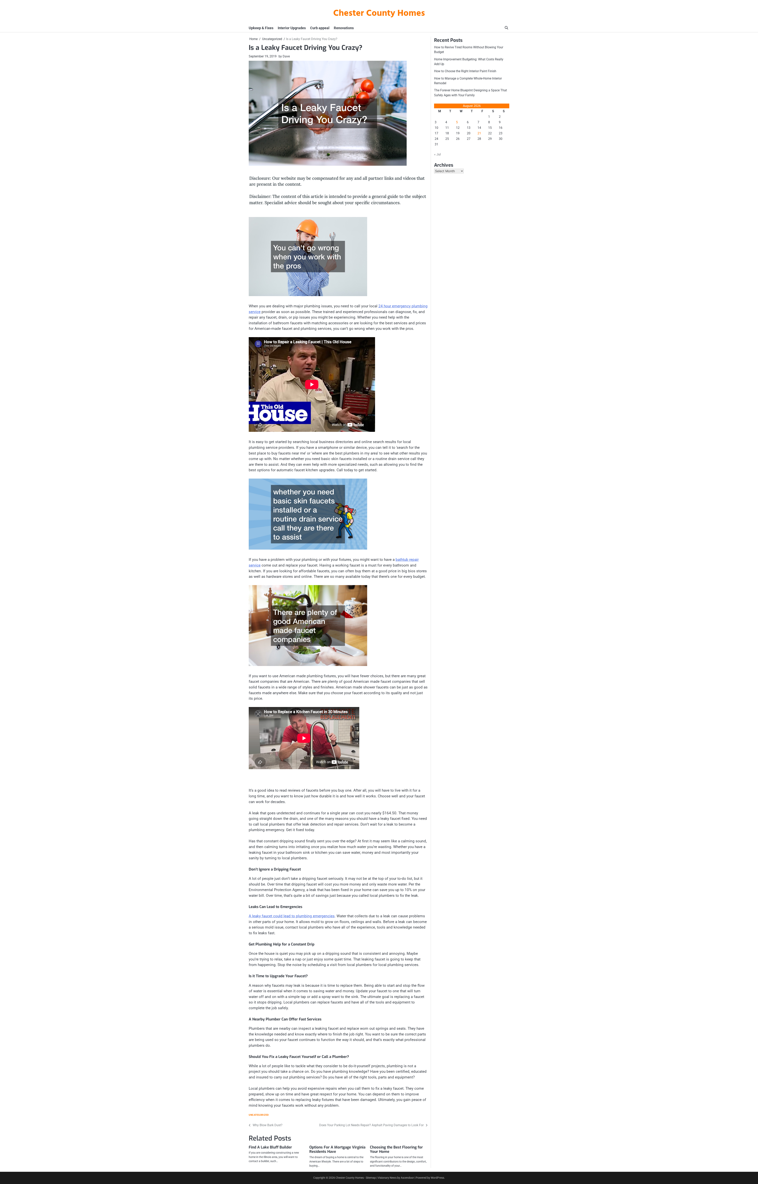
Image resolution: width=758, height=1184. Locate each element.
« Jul (437, 154)
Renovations (344, 28)
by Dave (284, 56)
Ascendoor (407, 1177)
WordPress (437, 1177)
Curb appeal (319, 28)
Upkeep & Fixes (261, 28)
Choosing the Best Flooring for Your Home (396, 1149)
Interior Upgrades (292, 28)
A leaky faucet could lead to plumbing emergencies (292, 916)
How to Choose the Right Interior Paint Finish (465, 71)
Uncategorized (259, 1115)
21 (479, 133)
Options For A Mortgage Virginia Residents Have (337, 1149)
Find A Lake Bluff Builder (270, 1147)
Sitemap (371, 1177)
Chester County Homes (379, 14)
